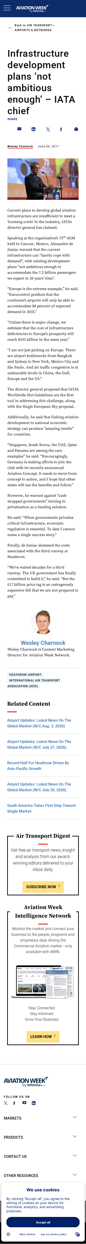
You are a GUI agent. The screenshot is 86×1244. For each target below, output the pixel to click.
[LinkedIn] (34, 1103)
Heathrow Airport (25, 674)
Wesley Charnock (20, 146)
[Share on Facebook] (62, 130)
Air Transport (39, 25)
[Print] (76, 130)
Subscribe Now (41, 887)
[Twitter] (6, 1103)
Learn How (41, 1036)
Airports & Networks (33, 30)
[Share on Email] (19, 130)
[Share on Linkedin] (34, 130)
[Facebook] (15, 1103)
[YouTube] (24, 1103)
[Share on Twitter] (48, 130)
